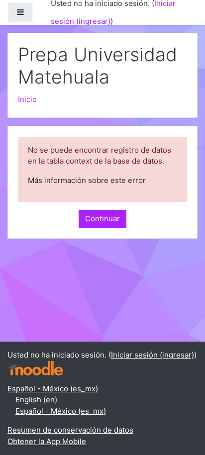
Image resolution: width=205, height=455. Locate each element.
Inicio (27, 99)
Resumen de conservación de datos (70, 430)
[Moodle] (35, 367)
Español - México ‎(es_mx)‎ (52, 388)
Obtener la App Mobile (46, 441)
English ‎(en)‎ (36, 399)
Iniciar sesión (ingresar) (152, 355)
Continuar (102, 218)
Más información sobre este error (87, 180)
